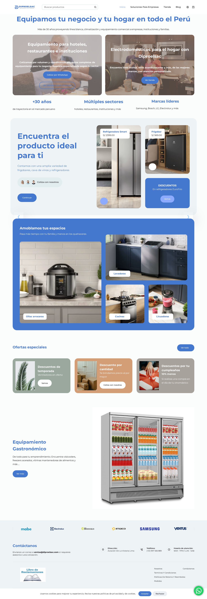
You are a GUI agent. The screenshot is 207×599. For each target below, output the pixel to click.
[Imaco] (119, 528)
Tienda (167, 7)
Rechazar (160, 594)
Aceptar (145, 594)
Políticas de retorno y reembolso (169, 577)
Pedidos (158, 581)
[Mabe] (26, 528)
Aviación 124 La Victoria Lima (121, 551)
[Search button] (95, 7)
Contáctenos (188, 568)
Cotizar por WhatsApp (57, 75)
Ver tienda (150, 80)
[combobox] (67, 7)
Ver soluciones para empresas (57, 85)
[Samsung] (149, 528)
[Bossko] (88, 528)
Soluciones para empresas (144, 7)
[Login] (188, 7)
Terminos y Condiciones (165, 573)
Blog (178, 7)
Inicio (122, 7)
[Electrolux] (57, 528)
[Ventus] (180, 528)
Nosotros (158, 568)
